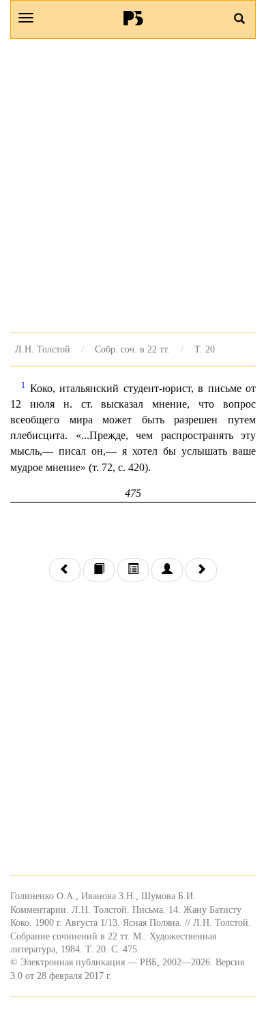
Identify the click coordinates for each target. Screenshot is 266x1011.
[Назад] (64, 570)
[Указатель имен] (167, 570)
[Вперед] (201, 570)
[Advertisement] (133, 185)
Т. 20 (204, 349)
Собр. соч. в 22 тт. (132, 349)
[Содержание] (133, 570)
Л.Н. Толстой (42, 349)
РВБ (133, 18)
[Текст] (99, 570)
